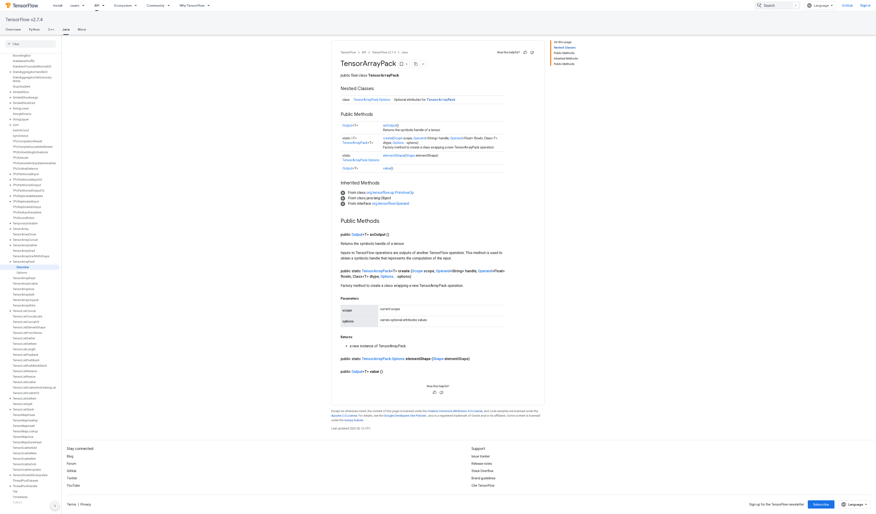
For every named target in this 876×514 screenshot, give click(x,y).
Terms (71, 504)
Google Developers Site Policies (405, 415)
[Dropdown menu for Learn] (84, 5)
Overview (13, 29)
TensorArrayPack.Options (371, 99)
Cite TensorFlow (483, 485)
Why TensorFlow (192, 5)
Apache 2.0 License (344, 415)
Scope (398, 138)
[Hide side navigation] (55, 505)
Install (57, 5)
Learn (74, 5)
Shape (410, 155)
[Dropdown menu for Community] (169, 5)
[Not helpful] (532, 52)
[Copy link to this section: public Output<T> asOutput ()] (394, 234)
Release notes (482, 463)
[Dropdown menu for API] (104, 5)
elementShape (393, 155)
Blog (70, 456)
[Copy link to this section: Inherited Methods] (384, 183)
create (387, 138)
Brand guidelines (483, 478)
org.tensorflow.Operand (390, 203)
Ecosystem (123, 5)
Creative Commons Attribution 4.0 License (455, 411)
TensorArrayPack (441, 99)
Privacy (86, 504)
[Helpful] (525, 52)
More (82, 29)
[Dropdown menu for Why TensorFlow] (209, 5)
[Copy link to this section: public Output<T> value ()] (388, 371)
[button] (30, 53)
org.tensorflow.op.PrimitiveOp (390, 192)
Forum (71, 463)
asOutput (389, 125)
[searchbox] (30, 44)
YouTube (73, 485)
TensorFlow (348, 52)
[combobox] (777, 5)
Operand (419, 138)
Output (347, 125)
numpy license (353, 420)
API (96, 5)
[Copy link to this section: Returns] (357, 337)
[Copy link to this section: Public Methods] (377, 114)
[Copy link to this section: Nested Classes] (378, 89)
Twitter (72, 478)
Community (155, 5)
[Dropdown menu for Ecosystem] (137, 5)
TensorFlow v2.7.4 (24, 20)
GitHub (847, 5)
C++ (51, 29)
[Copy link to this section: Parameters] (363, 298)
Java (66, 29)
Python (34, 29)
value (387, 168)
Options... (399, 143)
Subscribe (821, 504)
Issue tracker (481, 456)
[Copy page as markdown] (416, 64)
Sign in (865, 5)
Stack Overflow (482, 471)
